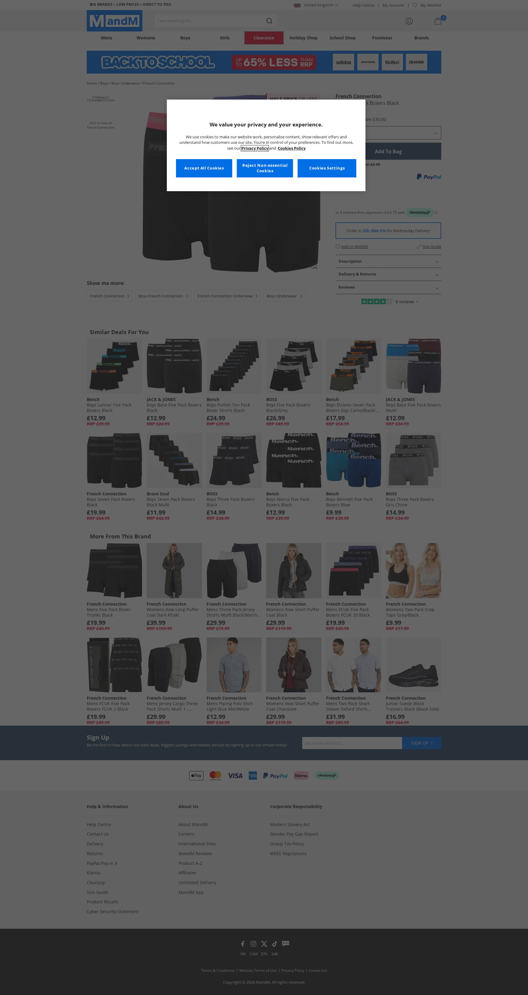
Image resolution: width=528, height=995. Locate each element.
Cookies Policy (292, 148)
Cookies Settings (327, 168)
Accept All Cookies (204, 168)
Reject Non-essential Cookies (265, 168)
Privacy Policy (254, 148)
